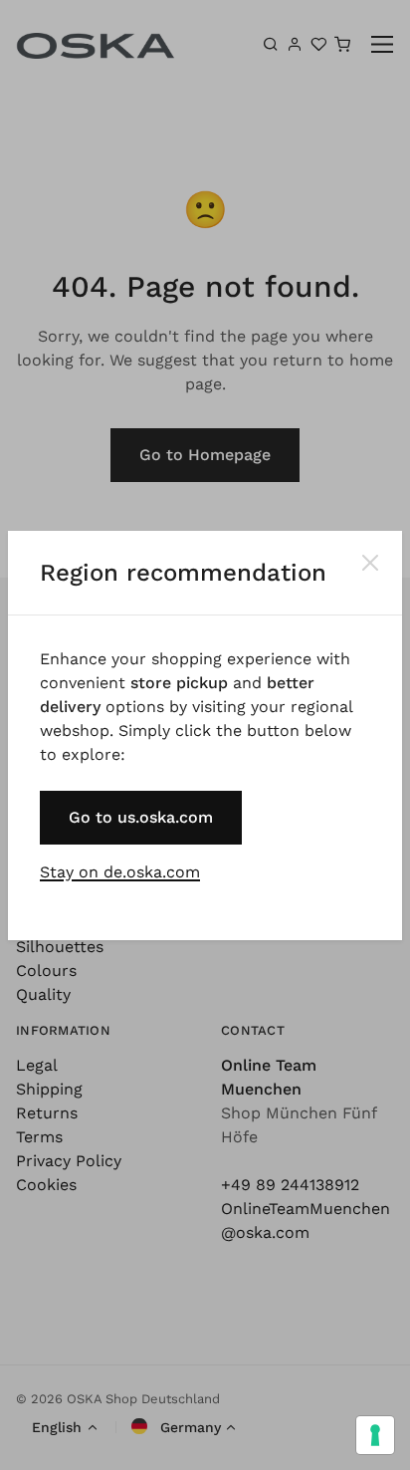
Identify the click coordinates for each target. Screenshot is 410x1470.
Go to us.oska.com (141, 817)
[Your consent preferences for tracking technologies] (375, 1435)
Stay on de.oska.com (120, 871)
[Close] (370, 563)
